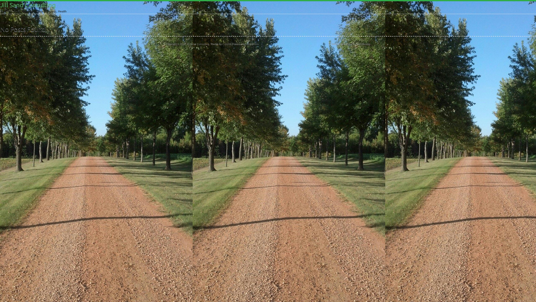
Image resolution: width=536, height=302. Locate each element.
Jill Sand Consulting (28, 5)
